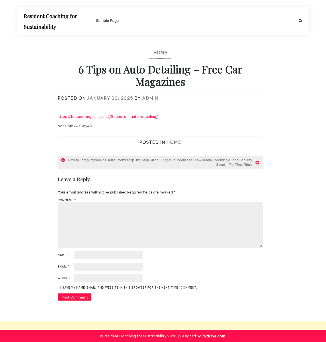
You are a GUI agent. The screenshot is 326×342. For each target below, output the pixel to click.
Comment (67, 200)
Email (63, 266)
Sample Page (107, 20)
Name (63, 255)
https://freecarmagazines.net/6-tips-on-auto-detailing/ (108, 116)
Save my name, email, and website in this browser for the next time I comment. (129, 287)
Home (160, 52)
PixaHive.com (213, 336)
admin (150, 98)
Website (64, 278)
